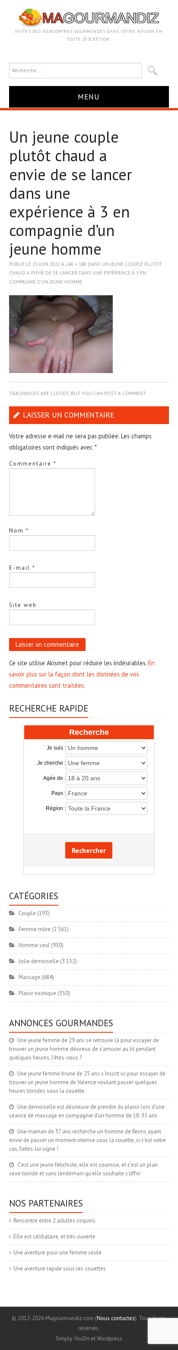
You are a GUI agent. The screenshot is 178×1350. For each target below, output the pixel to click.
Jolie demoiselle (39, 961)
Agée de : (54, 778)
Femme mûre (35, 929)
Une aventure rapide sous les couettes (59, 1268)
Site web (23, 605)
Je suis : (56, 748)
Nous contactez (116, 1318)
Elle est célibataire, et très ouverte (54, 1236)
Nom (19, 530)
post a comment (125, 393)
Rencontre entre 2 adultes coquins (54, 1220)
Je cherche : (51, 763)
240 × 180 (76, 264)
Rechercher (89, 850)
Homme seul (34, 945)
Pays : (58, 793)
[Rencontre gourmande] (89, 17)
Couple (27, 913)
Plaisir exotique (37, 993)
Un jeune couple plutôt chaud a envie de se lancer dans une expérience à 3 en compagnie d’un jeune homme (85, 273)
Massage (29, 977)
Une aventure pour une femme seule (57, 1252)
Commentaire (33, 463)
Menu (89, 97)
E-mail (22, 567)
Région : (56, 808)
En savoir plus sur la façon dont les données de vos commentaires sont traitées (82, 674)
